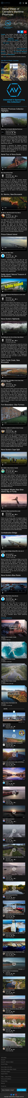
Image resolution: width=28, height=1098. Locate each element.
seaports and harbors (12, 40)
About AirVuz (8, 1076)
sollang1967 (8, 725)
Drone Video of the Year (6, 1067)
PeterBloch (8, 214)
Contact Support (21, 1090)
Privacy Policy (4, 1081)
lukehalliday (8, 254)
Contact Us (3, 1086)
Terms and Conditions (6, 1079)
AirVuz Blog (3, 1057)
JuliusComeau (9, 430)
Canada (3, 34)
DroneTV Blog (4, 1064)
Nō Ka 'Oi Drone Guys (10, 763)
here (5, 56)
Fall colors (6, 43)
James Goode (9, 598)
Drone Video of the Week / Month (8, 1069)
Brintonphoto (11, 54)
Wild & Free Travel (10, 470)
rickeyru (7, 782)
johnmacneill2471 (10, 554)
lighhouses (10, 38)
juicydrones (8, 972)
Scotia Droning (8, 801)
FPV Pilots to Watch (5, 1071)
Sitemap (3, 1083)
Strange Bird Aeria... (9, 744)
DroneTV (3, 1059)
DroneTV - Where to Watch (7, 1062)
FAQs (2, 1076)
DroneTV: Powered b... (11, 131)
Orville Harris (9, 383)
